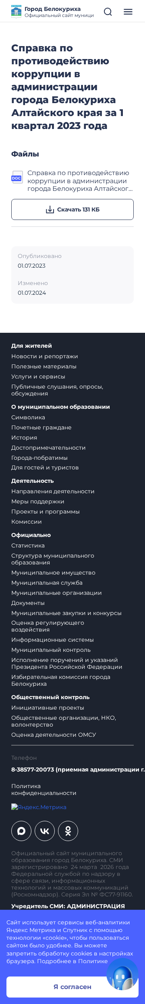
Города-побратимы (39, 457)
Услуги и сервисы (38, 376)
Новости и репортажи (44, 356)
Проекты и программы (45, 511)
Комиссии (26, 521)
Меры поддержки (37, 501)
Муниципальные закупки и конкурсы (66, 613)
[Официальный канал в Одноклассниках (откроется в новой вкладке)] (68, 831)
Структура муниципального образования (52, 559)
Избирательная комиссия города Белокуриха (60, 680)
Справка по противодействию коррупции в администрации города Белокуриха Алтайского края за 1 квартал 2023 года (80, 180)
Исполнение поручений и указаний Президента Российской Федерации (66, 663)
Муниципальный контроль (51, 649)
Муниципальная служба (47, 582)
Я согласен (72, 987)
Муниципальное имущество (53, 572)
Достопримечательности (48, 447)
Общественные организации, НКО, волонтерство (63, 721)
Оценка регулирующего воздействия (47, 626)
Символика (28, 417)
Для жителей (31, 345)
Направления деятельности (53, 491)
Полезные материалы (44, 366)
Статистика (28, 545)
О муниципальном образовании (60, 407)
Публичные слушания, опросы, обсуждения (57, 390)
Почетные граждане (41, 427)
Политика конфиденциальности (44, 790)
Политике (93, 961)
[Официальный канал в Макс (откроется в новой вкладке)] (21, 831)
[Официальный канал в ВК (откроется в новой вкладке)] (45, 831)
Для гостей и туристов (45, 467)
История (24, 437)
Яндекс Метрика (31, 930)
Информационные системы (52, 639)
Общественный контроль (50, 697)
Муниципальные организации (56, 592)
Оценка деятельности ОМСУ (53, 734)
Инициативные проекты (47, 707)
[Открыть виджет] (122, 974)
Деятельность (32, 481)
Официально (31, 535)
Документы (28, 603)
